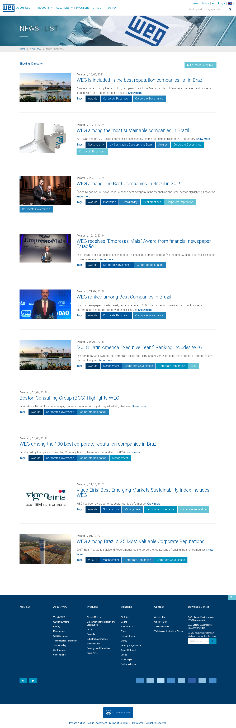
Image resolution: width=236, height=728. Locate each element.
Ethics (97, 7)
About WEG (23, 7)
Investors (82, 7)
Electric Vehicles (128, 664)
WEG (7, 8)
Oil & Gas (125, 617)
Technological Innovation (65, 641)
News (195, 3)
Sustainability (96, 144)
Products (43, 7)
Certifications (59, 655)
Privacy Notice (77, 723)
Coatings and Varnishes (98, 648)
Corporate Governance (149, 98)
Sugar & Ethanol (128, 650)
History (56, 626)
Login (222, 3)
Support (113, 7)
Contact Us (159, 617)
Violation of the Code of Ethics (168, 631)
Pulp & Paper (126, 659)
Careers (205, 3)
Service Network (161, 626)
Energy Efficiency (128, 636)
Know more (135, 92)
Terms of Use (116, 723)
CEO (193, 366)
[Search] (229, 10)
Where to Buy (160, 622)
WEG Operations (61, 636)
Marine (124, 622)
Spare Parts (92, 653)
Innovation (109, 202)
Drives (90, 629)
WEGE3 (92, 560)
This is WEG (59, 617)
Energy (124, 641)
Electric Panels (94, 644)
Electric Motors (94, 617)
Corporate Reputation (116, 98)
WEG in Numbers (61, 622)
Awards (81, 74)
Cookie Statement (97, 723)
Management (111, 366)
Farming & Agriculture (131, 645)
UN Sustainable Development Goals (131, 144)
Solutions (62, 7)
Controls (91, 634)
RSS (127, 723)
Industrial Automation (97, 639)
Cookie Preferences (121, 712)
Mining (124, 655)
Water (123, 631)
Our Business (59, 650)
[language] (231, 3)
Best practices (152, 202)
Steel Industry (127, 626)
